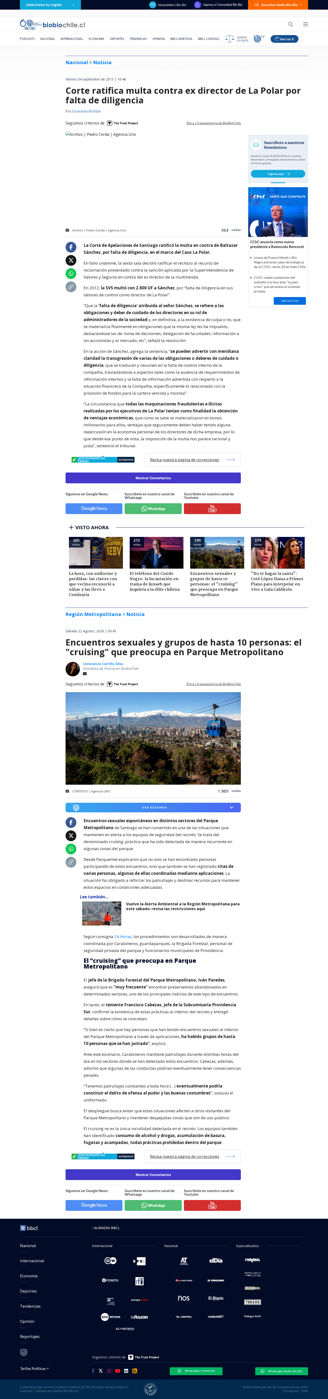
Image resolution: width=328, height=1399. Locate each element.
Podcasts (27, 39)
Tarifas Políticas (33, 1368)
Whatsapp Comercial (199, 1370)
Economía (96, 39)
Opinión (158, 39)
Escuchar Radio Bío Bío (279, 5)
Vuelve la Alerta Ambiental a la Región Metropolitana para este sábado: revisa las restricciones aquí (183, 906)
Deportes (117, 39)
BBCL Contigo (208, 39)
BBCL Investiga (181, 39)
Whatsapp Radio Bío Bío (285, 1371)
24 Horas (123, 936)
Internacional (72, 39)
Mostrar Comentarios (153, 478)
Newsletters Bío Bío (172, 5)
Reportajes (30, 1336)
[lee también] (103, 914)
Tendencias (138, 39)
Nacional (47, 39)
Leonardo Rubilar (86, 111)
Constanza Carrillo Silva (103, 663)
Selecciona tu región (44, 4)
